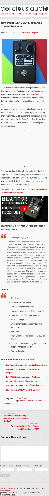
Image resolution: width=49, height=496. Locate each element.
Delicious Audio (8, 488)
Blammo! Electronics (28, 401)
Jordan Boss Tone (13, 88)
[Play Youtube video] (24, 209)
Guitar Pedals (22, 398)
